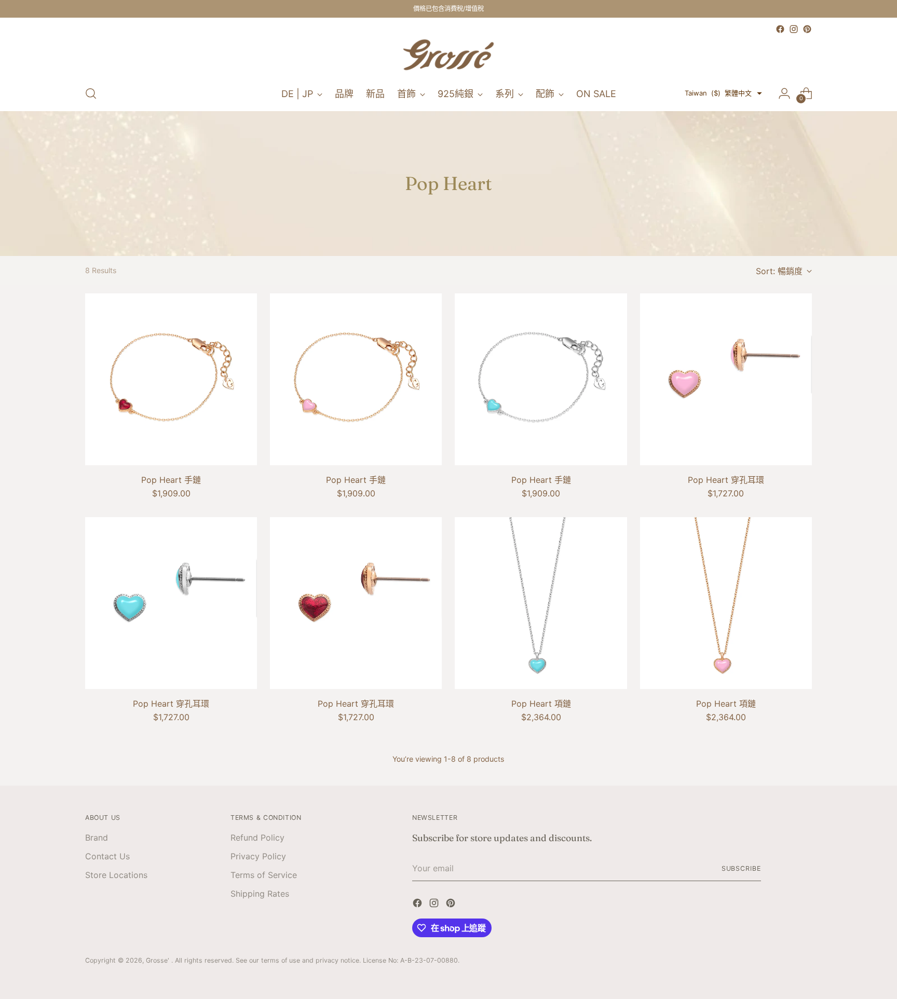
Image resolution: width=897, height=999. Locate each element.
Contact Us (107, 856)
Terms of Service (263, 875)
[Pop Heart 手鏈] (171, 379)
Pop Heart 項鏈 (541, 703)
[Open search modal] (90, 93)
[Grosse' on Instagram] (793, 29)
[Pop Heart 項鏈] (541, 603)
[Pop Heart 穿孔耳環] (726, 379)
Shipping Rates (259, 893)
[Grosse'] (448, 56)
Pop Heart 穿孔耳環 (726, 480)
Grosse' (158, 960)
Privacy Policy (258, 856)
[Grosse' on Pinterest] (807, 29)
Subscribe (741, 868)
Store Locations (116, 875)
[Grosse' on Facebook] (780, 29)
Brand (96, 837)
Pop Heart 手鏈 (171, 480)
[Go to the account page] (784, 93)
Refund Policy (257, 837)
